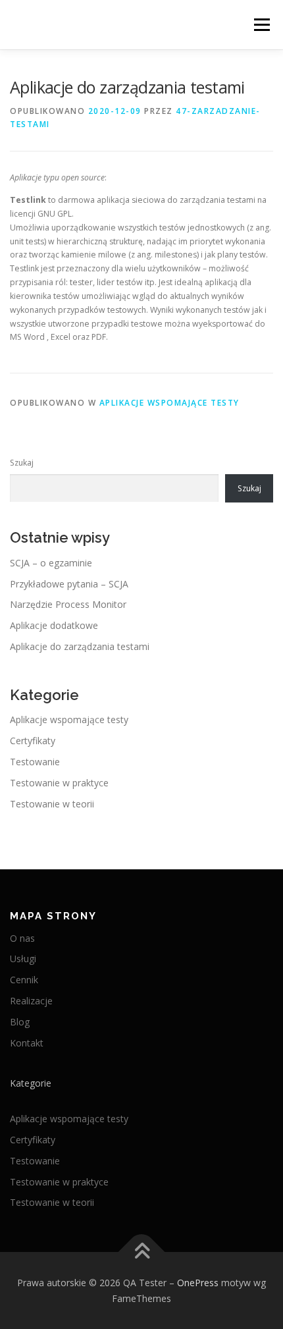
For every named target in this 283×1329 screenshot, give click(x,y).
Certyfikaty (32, 740)
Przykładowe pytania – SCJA (69, 584)
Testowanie (35, 761)
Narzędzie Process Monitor (68, 604)
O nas (22, 938)
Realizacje (31, 1000)
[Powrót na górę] (141, 1251)
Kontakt (26, 1043)
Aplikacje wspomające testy (169, 402)
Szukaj (22, 462)
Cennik (24, 979)
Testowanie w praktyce (59, 782)
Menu (261, 24)
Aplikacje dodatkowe (54, 625)
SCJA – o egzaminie (51, 562)
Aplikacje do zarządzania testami (79, 646)
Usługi (23, 958)
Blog (20, 1022)
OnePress (198, 1282)
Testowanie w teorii (52, 804)
